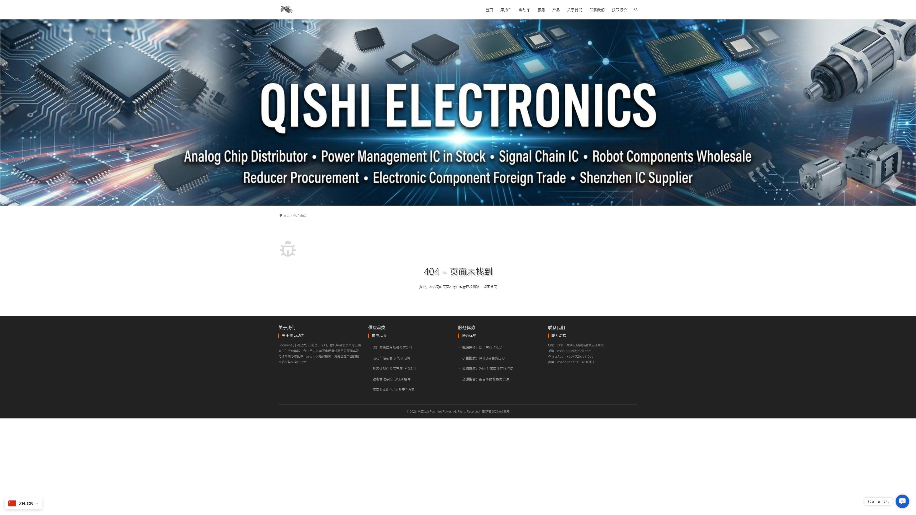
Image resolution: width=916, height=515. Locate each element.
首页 (489, 9)
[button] (902, 501)
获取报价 (619, 9)
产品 (556, 9)
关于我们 (574, 9)
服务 (541, 9)
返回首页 (490, 287)
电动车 (524, 9)
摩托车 (506, 9)
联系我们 (597, 9)
